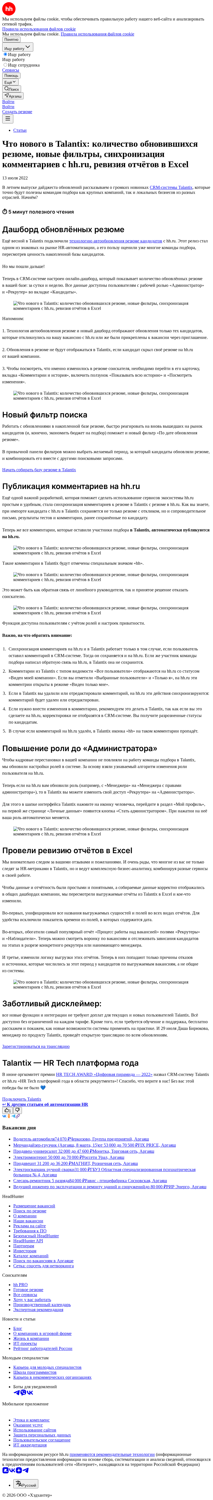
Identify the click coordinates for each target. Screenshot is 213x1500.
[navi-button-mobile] (7, 118)
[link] (11, 88)
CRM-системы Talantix (171, 187)
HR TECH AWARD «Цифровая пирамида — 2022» (104, 1074)
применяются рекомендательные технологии (112, 1454)
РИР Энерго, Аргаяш (186, 1186)
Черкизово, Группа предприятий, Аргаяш (109, 1139)
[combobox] (25, 1483)
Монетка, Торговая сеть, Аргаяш (123, 1151)
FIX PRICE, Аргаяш (157, 1145)
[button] (8, 101)
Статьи (20, 130)
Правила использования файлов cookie (97, 34)
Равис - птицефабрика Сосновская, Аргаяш (126, 1180)
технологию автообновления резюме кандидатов (115, 241)
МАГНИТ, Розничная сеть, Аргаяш (104, 1163)
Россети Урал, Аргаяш (103, 1157)
